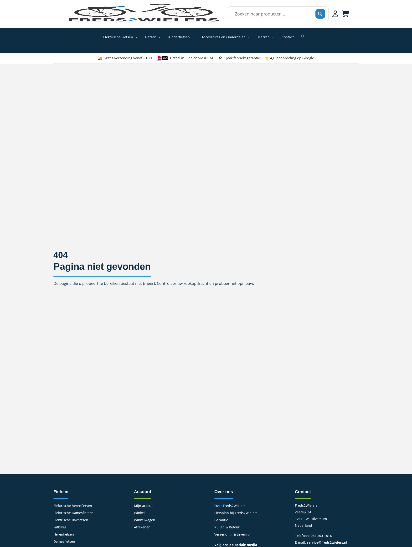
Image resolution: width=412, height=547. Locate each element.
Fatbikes (60, 527)
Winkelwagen (144, 520)
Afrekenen (142, 527)
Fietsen (150, 37)
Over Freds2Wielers (230, 506)
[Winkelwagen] (345, 13)
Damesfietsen (64, 542)
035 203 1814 (321, 535)
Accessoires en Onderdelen (224, 37)
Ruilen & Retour (227, 527)
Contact (288, 37)
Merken (264, 37)
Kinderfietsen (179, 37)
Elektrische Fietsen (118, 37)
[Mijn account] (335, 13)
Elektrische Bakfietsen (70, 520)
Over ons (223, 491)
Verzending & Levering (232, 535)
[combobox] (277, 14)
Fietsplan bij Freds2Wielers (236, 513)
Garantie (221, 520)
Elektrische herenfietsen (72, 506)
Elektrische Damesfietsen (73, 513)
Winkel (139, 513)
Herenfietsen (63, 535)
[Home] (143, 21)
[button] (303, 36)
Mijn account (144, 506)
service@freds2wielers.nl (327, 542)
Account (142, 491)
